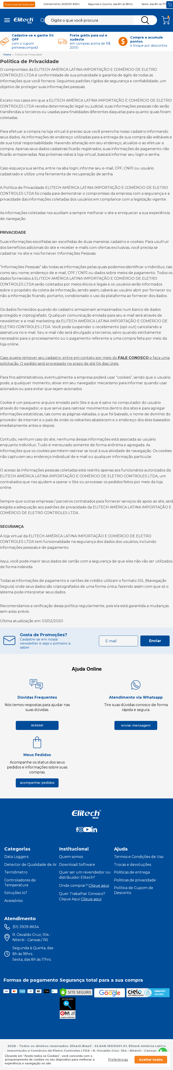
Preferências (118, 1059)
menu (7, 20)
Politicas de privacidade (135, 880)
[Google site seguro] (109, 992)
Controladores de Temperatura (20, 882)
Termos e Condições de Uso (139, 857)
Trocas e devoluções (132, 864)
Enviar (155, 641)
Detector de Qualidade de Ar (30, 864)
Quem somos (71, 857)
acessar (37, 725)
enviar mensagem (135, 725)
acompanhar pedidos (37, 783)
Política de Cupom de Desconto (133, 890)
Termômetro (15, 872)
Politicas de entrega (132, 872)
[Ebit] (67, 1008)
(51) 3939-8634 (26, 927)
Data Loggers (16, 857)
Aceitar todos (151, 1060)
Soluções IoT (15, 893)
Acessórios (13, 901)
